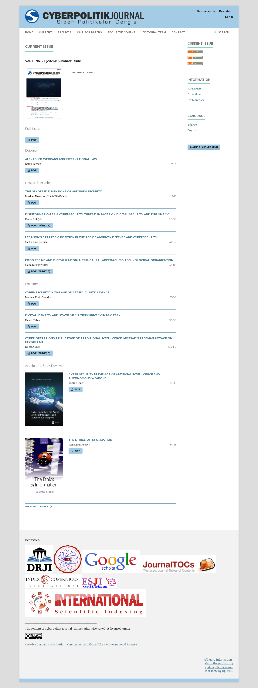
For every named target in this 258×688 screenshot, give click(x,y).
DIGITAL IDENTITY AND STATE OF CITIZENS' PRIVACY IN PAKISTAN (73, 315)
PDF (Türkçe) (40, 225)
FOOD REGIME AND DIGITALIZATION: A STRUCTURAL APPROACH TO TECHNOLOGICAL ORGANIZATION (99, 260)
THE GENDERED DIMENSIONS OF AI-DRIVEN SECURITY (63, 191)
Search (223, 32)
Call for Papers (89, 32)
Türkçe (192, 124)
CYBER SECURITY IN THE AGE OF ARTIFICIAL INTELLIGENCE (67, 292)
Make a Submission (204, 147)
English (193, 130)
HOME (29, 32)
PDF (33, 139)
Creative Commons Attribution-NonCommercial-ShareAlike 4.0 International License (81, 644)
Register (225, 10)
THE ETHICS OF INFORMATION (90, 440)
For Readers (194, 88)
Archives (64, 32)
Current (45, 32)
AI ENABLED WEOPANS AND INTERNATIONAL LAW (61, 159)
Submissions (206, 10)
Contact (178, 32)
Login (229, 16)
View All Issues (36, 506)
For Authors (194, 94)
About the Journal (122, 32)
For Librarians (196, 100)
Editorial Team (154, 32)
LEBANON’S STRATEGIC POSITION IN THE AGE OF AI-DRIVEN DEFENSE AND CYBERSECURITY (91, 237)
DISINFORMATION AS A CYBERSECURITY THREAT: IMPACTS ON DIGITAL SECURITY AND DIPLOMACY (97, 214)
